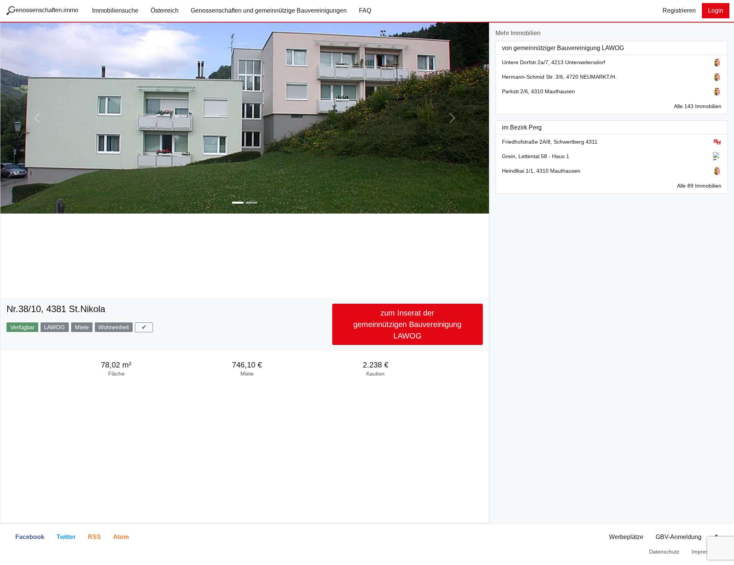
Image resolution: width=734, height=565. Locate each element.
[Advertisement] (244, 256)
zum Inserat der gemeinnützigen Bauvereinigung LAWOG (407, 324)
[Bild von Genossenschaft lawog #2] (251, 202)
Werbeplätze (626, 537)
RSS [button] (94, 537)
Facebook (29, 537)
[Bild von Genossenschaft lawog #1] (238, 202)
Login (715, 10)
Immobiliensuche (115, 10)
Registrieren (679, 10)
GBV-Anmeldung (679, 537)
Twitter (66, 537)
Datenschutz (664, 552)
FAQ (365, 10)
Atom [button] (121, 537)
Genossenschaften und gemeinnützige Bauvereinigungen (269, 10)
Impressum (705, 552)
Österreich (165, 10)
